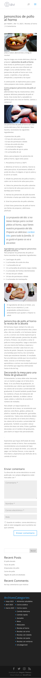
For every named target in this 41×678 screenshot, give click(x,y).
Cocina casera (22, 608)
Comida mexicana (23, 611)
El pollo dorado (9, 561)
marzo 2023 (10, 608)
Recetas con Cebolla (24, 635)
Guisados (20, 618)
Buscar (33, 551)
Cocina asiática (22, 605)
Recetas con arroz (23, 631)
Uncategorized (22, 645)
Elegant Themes (25, 672)
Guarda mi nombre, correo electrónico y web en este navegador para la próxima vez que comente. (20, 525)
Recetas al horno (31, 24)
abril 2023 (9, 605)
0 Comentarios (10, 26)
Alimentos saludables (25, 601)
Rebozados (21, 625)
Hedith (9, 24)
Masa (19, 621)
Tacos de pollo (9, 565)
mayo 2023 (10, 601)
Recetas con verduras (25, 641)
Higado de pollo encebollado (14, 575)
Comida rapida (22, 615)
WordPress (27, 675)
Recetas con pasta (23, 638)
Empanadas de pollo (11, 568)
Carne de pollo (9, 571)
